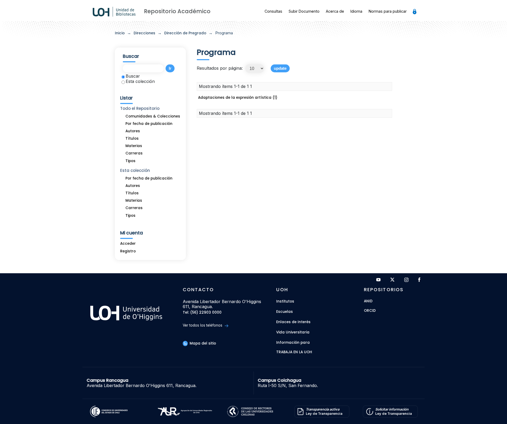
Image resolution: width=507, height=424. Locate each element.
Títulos (132, 138)
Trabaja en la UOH (294, 352)
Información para (293, 342)
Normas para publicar (388, 11)
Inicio (120, 33)
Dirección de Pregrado (185, 33)
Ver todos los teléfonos (203, 325)
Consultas (273, 11)
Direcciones (144, 33)
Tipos (130, 160)
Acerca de (335, 11)
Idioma (356, 11)
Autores (132, 131)
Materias (133, 145)
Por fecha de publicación (148, 123)
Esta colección (140, 81)
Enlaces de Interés (293, 321)
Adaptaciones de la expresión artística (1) (237, 97)
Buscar (133, 76)
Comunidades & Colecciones (152, 116)
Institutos (285, 301)
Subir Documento (304, 11)
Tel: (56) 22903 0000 (202, 312)
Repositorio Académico (177, 11)
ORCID (370, 311)
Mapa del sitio (202, 343)
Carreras (134, 153)
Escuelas (284, 311)
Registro (128, 251)
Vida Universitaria (292, 332)
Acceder (128, 243)
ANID (368, 301)
